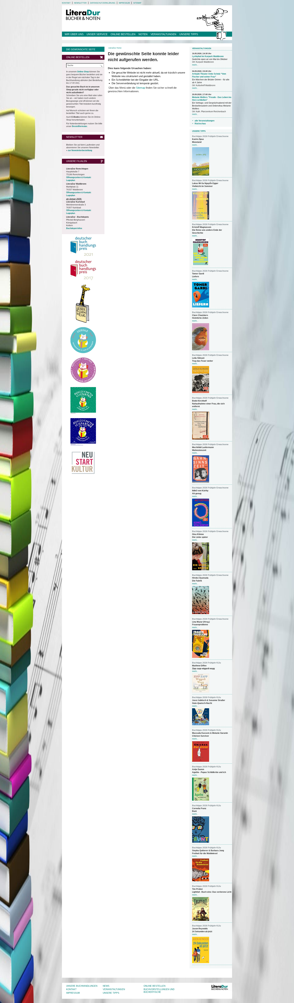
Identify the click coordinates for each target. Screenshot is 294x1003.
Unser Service (97, 34)
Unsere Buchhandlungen (81, 986)
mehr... (195, 65)
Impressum (124, 3)
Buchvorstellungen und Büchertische (159, 990)
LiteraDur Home (114, 48)
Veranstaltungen (163, 34)
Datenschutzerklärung (102, 3)
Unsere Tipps (188, 34)
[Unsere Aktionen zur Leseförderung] (83, 303)
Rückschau (200, 123)
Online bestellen (123, 34)
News (106, 986)
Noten (143, 34)
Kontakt (66, 3)
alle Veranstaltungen (204, 121)
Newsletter (80, 3)
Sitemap (137, 3)
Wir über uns (74, 34)
